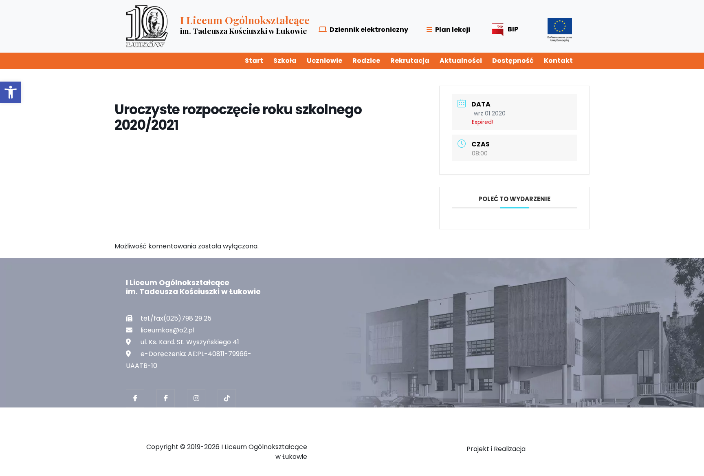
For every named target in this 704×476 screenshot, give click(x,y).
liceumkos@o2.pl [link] (167, 330)
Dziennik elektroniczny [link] (369, 29)
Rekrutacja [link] (409, 60)
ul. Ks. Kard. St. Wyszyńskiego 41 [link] (190, 342)
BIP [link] (513, 29)
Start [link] (254, 60)
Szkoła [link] (285, 60)
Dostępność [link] (513, 60)
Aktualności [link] (461, 60)
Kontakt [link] (558, 60)
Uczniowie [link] (324, 60)
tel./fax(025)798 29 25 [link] (176, 318)
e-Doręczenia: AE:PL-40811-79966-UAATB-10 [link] (188, 359)
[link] (10, 92)
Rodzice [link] (366, 60)
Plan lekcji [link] (452, 29)
